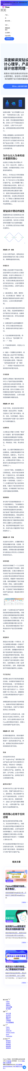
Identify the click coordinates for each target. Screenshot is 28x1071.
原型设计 (8, 1005)
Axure (7, 1034)
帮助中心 (8, 1019)
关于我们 (8, 1042)
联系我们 (8, 1041)
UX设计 (8, 1003)
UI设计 (8, 1001)
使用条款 (8, 1048)
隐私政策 (8, 1046)
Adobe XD (8, 1031)
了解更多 (23, 902)
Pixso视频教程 (10, 1022)
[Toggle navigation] (3, 10)
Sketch (8, 1029)
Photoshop (9, 1036)
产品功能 (8, 1061)
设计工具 (8, 1013)
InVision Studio (10, 1032)
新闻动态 (8, 1044)
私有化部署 (9, 1007)
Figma (7, 1027)
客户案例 (8, 1009)
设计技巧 (8, 1015)
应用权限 (8, 1063)
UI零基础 (8, 1020)
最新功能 (8, 1017)
